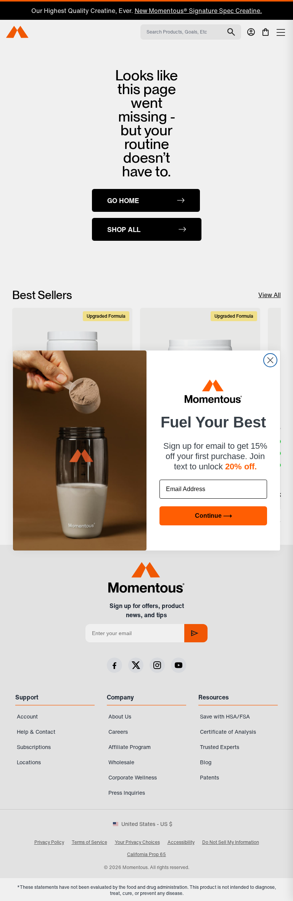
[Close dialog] (270, 360)
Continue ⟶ (213, 515)
